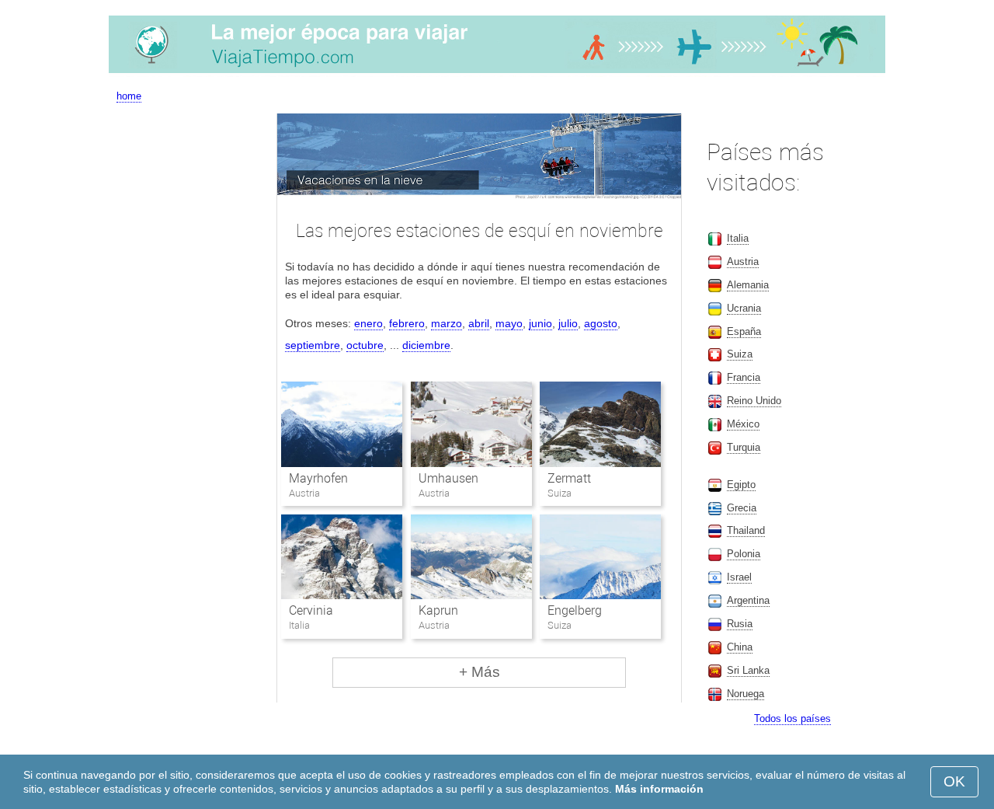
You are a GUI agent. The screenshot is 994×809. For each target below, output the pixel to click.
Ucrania (744, 308)
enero (368, 323)
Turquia (743, 447)
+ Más (479, 672)
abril (478, 323)
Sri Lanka (748, 670)
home (128, 96)
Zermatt (569, 478)
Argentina (748, 600)
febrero (407, 323)
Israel (739, 577)
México (743, 424)
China (739, 647)
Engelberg (574, 610)
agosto (600, 323)
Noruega (745, 693)
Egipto (741, 484)
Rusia (739, 623)
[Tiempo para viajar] (497, 73)
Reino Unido (754, 400)
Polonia (743, 554)
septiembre (312, 345)
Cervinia (311, 610)
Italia (738, 238)
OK (954, 781)
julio (568, 323)
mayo (509, 323)
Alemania (748, 285)
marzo (446, 323)
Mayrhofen (318, 478)
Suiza (739, 354)
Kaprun (438, 610)
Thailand (746, 530)
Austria (743, 261)
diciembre (426, 345)
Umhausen (448, 478)
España (744, 331)
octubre (365, 345)
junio (540, 323)
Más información (659, 789)
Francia (743, 377)
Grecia (741, 508)
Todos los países (792, 718)
